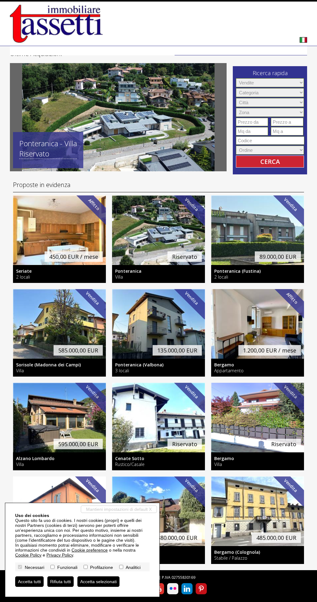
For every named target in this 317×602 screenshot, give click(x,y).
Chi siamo (240, 50)
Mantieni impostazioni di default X (119, 509)
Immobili (210, 50)
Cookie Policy (28, 555)
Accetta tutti (29, 581)
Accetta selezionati (98, 581)
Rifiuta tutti (60, 581)
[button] (15, 117)
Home (185, 50)
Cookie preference (90, 550)
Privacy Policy (59, 555)
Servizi (267, 50)
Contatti (293, 50)
